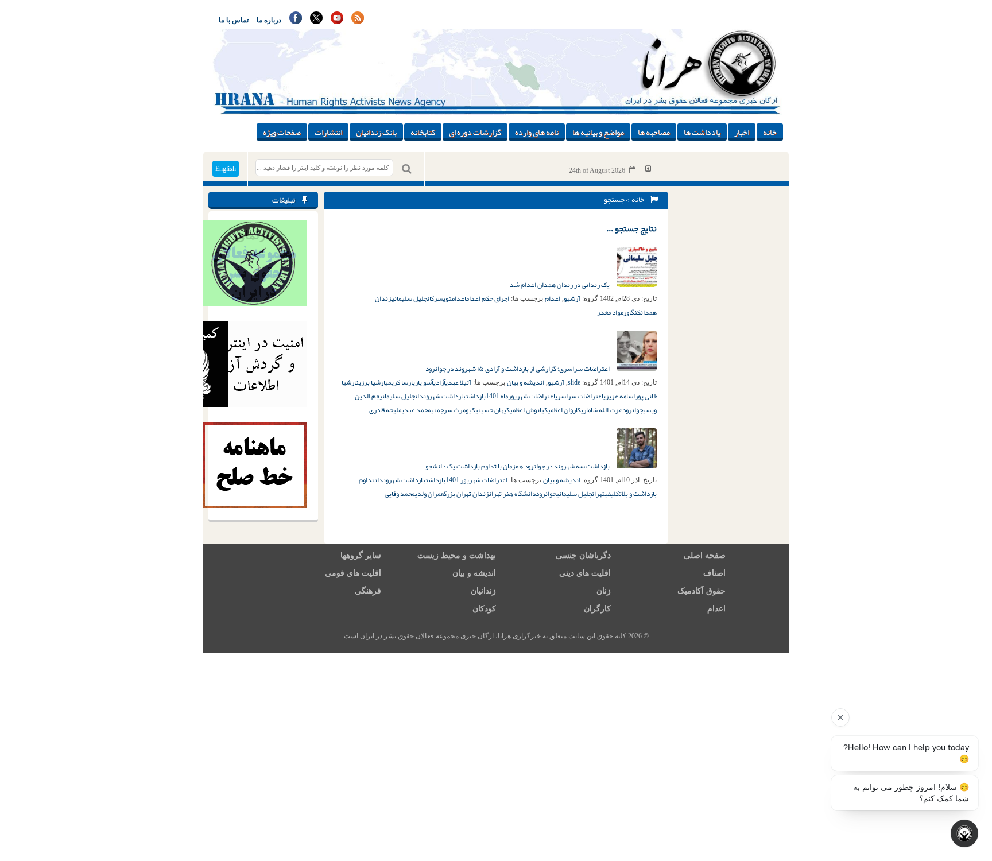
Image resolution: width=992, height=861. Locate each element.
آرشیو (572, 298)
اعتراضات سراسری (579, 396)
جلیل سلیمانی (409, 298)
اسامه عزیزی (619, 396)
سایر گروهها (360, 555)
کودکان (484, 608)
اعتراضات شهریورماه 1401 (520, 396)
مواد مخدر (610, 312)
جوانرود (632, 410)
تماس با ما (234, 20)
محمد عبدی (416, 410)
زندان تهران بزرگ (466, 494)
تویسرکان (439, 298)
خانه (770, 132)
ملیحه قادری (385, 410)
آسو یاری (423, 382)
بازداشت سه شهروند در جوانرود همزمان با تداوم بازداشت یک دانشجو (518, 466)
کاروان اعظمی (564, 410)
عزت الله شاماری (601, 410)
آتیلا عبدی (458, 382)
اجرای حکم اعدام (487, 298)
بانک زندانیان (376, 132)
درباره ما (269, 20)
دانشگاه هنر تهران (512, 494)
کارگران (597, 608)
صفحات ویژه (282, 132)
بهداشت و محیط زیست (456, 555)
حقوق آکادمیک (701, 591)
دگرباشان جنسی (583, 555)
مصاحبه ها (654, 132)
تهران (598, 494)
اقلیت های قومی (353, 573)
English (225, 169)
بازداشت (476, 396)
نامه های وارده (537, 132)
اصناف (714, 573)
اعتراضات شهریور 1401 (476, 480)
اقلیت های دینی (585, 573)
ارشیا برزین (370, 382)
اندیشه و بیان (525, 382)
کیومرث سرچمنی (453, 410)
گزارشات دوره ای (475, 132)
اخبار (741, 132)
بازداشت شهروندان (440, 396)
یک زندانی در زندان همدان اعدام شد (560, 285)
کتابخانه (422, 132)
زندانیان (483, 591)
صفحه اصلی (705, 555)
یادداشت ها (702, 132)
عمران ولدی (429, 494)
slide (574, 382)
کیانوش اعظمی (529, 410)
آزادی (439, 382)
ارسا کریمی (399, 382)
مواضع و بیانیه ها (598, 132)
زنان (603, 591)
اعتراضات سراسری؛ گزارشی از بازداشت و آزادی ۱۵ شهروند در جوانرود (518, 368)
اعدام (552, 298)
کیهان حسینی (492, 410)
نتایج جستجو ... (631, 228)
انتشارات (328, 132)
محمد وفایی (400, 494)
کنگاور (632, 312)
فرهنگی (368, 591)
